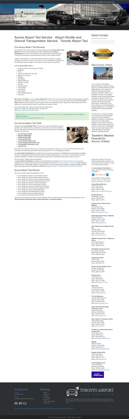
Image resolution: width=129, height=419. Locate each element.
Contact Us (47, 403)
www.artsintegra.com (100, 235)
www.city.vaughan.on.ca (101, 303)
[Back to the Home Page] (30, 15)
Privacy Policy (71, 417)
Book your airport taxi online (24, 110)
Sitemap (78, 417)
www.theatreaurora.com (101, 282)
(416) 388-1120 (81, 2)
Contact (63, 28)
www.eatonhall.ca (99, 326)
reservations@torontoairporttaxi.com (103, 2)
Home (19, 28)
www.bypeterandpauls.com (102, 338)
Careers (46, 396)
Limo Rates (47, 398)
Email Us (36, 110)
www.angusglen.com (100, 315)
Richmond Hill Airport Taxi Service (66, 163)
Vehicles (49, 28)
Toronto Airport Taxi (65, 155)
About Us (46, 394)
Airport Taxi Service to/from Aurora (68, 161)
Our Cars (46, 399)
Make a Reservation (49, 401)
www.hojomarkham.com (101, 212)
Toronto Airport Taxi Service (74, 166)
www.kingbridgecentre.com (102, 370)
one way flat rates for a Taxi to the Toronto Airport (49, 101)
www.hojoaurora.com (100, 359)
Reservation (41, 28)
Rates (33, 28)
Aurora (93, 84)
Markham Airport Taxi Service (55, 166)
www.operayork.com (100, 293)
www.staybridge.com (100, 223)
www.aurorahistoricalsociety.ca (103, 191)
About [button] (56, 28)
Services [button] (25, 28)
